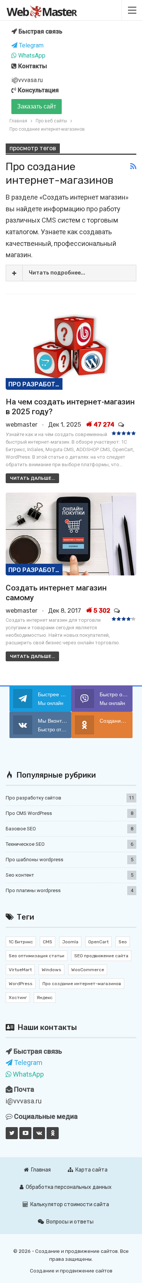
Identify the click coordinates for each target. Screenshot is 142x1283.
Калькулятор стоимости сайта (69, 1204)
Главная (41, 1170)
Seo (123, 941)
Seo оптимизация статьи (36, 955)
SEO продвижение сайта (101, 955)
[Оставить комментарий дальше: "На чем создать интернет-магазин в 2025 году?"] (121, 424)
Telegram (30, 45)
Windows (51, 969)
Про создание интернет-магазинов (81, 983)
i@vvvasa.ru (27, 80)
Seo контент (20, 875)
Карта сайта (91, 1170)
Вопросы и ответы (70, 1222)
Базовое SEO (21, 828)
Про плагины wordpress (33, 890)
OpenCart (98, 941)
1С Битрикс (21, 941)
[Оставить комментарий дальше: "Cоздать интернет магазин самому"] (117, 610)
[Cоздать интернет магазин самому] (71, 534)
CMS (49, 220)
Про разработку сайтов (35, 384)
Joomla (70, 941)
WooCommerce (87, 969)
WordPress (21, 983)
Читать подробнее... (57, 273)
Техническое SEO (25, 844)
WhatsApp (31, 55)
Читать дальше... (32, 478)
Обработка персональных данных (69, 1187)
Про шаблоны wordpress (34, 859)
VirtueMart (20, 969)
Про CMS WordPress (29, 813)
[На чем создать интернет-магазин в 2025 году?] (71, 348)
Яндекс (45, 997)
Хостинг (18, 997)
